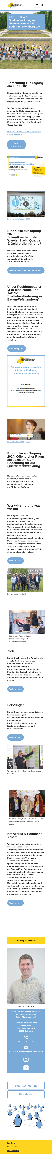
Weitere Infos (15, 561)
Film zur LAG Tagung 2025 (18, 219)
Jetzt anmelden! (16, 144)
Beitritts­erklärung (26, 1085)
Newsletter (26, 1094)
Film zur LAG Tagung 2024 (18, 442)
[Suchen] (42, 5)
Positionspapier (16, 348)
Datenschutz (13, 1151)
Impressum (12, 1147)
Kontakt (11, 1143)
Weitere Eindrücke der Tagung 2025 (26, 270)
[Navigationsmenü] (37, 5)
